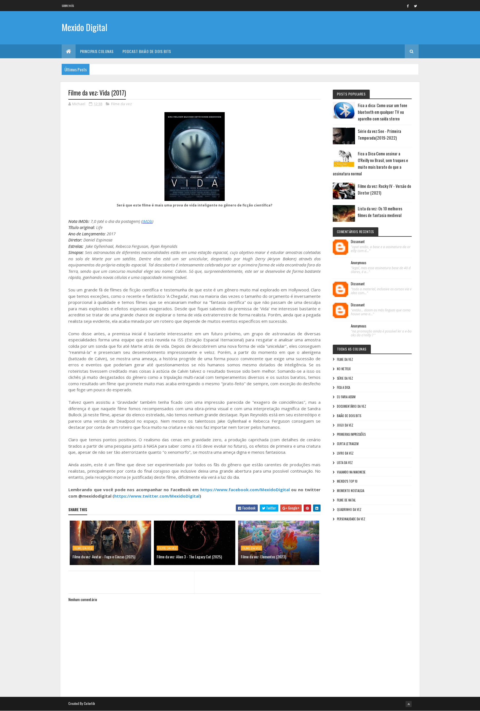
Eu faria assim (346, 397)
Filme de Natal (346, 500)
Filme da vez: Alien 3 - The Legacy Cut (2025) (189, 556)
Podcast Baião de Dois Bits (146, 51)
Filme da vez (121, 103)
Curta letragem (348, 444)
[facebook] (408, 6)
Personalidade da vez (351, 519)
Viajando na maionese (351, 472)
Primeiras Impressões (351, 434)
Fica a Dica (343, 387)
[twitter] (415, 6)
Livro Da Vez (345, 453)
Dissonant (358, 241)
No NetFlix (344, 369)
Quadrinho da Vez (349, 509)
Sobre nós (68, 6)
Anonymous (358, 263)
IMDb (147, 221)
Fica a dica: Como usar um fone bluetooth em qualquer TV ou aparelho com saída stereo (382, 112)
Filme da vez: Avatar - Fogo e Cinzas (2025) (103, 556)
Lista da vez (345, 462)
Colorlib (89, 703)
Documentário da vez (351, 406)
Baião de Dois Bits (349, 416)
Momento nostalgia (350, 490)
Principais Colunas (97, 51)
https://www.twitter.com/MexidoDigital (156, 496)
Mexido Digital (84, 27)
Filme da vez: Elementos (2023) (263, 556)
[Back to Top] (409, 704)
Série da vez (345, 378)
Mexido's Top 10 (347, 481)
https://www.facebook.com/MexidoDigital (245, 489)
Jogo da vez (345, 425)
